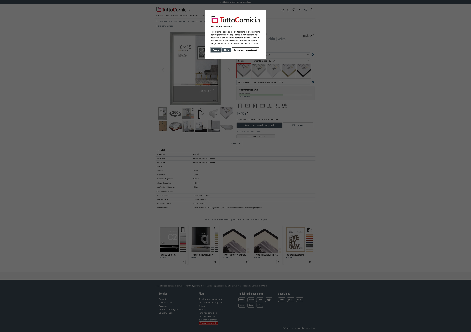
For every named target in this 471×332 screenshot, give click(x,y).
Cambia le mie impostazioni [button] (245, 50)
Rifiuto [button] (226, 50)
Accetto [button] (216, 50)
